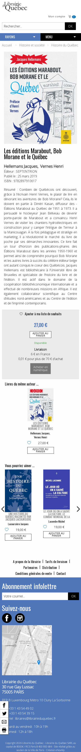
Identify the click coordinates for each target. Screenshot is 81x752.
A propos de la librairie (26, 561)
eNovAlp (60, 750)
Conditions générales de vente (33, 573)
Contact (61, 573)
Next (78, 509)
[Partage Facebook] (4, 705)
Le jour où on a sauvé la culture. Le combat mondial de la (56, 514)
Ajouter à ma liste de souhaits (43, 313)
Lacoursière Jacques (18, 524)
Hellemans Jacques (21, 166)
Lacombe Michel (56, 521)
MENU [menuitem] (49, 37)
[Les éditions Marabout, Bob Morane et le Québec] (40, 405)
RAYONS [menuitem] (10, 37)
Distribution (49, 567)
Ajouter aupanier (40, 334)
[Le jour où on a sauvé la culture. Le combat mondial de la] (56, 490)
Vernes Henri (51, 166)
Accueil (7, 45)
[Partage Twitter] (4, 713)
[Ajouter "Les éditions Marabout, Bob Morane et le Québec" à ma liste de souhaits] (30, 443)
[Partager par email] (4, 721)
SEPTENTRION (26, 171)
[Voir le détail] (40, 405)
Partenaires (30, 567)
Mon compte (56, 16)
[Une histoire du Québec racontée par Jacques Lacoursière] (18, 491)
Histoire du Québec (64, 45)
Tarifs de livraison (56, 561)
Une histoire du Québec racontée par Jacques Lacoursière (18, 516)
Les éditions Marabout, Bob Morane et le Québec (40, 426)
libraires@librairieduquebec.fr (35, 718)
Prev (3, 509)
